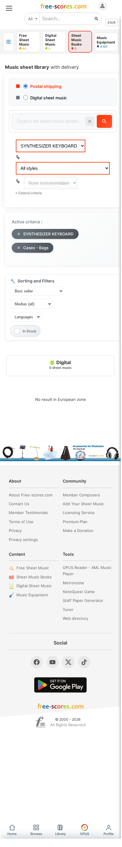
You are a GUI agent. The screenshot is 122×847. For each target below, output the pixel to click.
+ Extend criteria (28, 193)
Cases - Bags (35, 247)
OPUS (84, 834)
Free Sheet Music (32, 567)
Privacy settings (23, 539)
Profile (109, 834)
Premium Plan (75, 521)
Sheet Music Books (34, 577)
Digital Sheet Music (34, 585)
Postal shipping (46, 86)
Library (60, 834)
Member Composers (81, 495)
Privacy (15, 530)
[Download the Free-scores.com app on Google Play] (60, 685)
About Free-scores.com (30, 495)
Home (12, 834)
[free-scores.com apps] (8, 41)
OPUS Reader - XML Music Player (87, 570)
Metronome (73, 582)
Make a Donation (78, 530)
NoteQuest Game (79, 591)
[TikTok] (84, 662)
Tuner (68, 609)
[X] (68, 662)
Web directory (75, 618)
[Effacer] (89, 121)
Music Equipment (32, 594)
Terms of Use (21, 521)
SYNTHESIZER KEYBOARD (48, 234)
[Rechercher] (96, 19)
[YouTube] (52, 662)
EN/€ (112, 22)
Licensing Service (79, 512)
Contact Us (19, 503)
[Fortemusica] (40, 722)
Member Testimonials (28, 512)
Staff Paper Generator (83, 600)
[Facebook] (36, 662)
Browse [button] (36, 834)
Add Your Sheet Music (83, 503)
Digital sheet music (48, 97)
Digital (60, 364)
